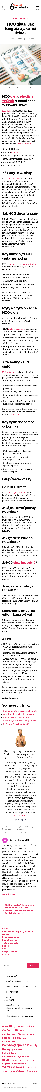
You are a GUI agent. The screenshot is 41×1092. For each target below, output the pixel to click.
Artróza (5, 1027)
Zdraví (20, 1071)
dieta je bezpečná (16, 329)
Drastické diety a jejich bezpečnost (19, 714)
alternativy (9, 827)
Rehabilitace (9, 1053)
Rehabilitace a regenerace (15, 1056)
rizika (17, 832)
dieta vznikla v (13, 178)
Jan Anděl (18, 39)
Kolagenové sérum (10, 937)
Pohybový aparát (14, 1045)
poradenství (10, 832)
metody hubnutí (25, 829)
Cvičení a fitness (13, 1030)
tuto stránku (16, 414)
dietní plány (18, 827)
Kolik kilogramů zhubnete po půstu (19, 721)
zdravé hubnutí (24, 144)
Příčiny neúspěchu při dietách (17, 724)
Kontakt (5, 955)
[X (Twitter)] (19, 819)
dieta (14, 96)
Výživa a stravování (13, 1067)
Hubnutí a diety (20, 19)
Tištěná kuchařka (10, 943)
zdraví (28, 832)
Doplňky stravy (9, 1034)
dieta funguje (17, 152)
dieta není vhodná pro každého (21, 264)
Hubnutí (30, 1034)
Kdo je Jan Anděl (9, 952)
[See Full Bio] (26, 815)
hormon (8, 829)
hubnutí (15, 829)
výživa (22, 832)
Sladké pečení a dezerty (18, 1060)
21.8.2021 (30, 39)
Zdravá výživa (8, 1072)
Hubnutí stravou (9, 940)
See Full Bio (19, 815)
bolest (21, 1026)
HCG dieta (6, 111)
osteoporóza (8, 1041)
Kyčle (24, 1038)
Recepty (32, 1045)
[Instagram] (22, 819)
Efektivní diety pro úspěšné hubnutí (20, 711)
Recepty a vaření (13, 1049)
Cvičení (30, 1026)
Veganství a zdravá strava (14, 1064)
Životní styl (32, 1071)
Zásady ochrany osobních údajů (14, 1087)
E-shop (5, 946)
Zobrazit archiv (9, 894)
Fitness (21, 1034)
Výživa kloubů (31, 1067)
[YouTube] (25, 819)
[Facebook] (15, 819)
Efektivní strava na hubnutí (16, 717)
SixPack (6, 928)
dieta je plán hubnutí (16, 492)
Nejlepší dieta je (9, 372)
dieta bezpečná (24, 562)
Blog (4, 949)
